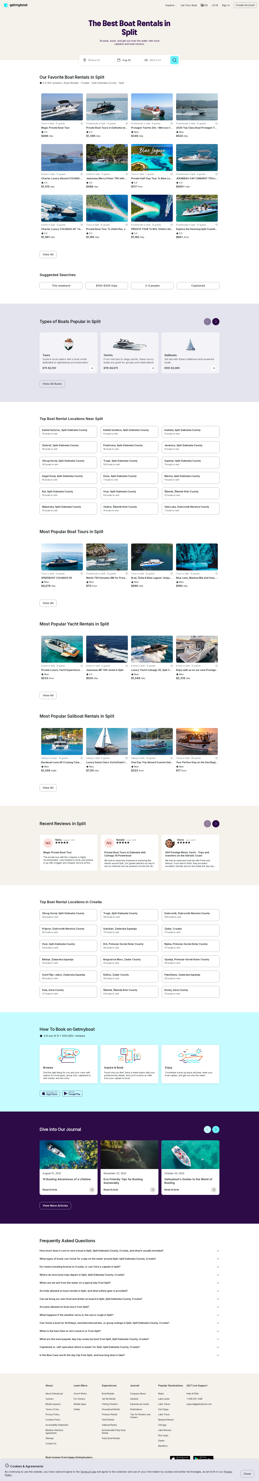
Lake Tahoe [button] (164, 1404)
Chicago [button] (162, 1425)
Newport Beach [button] (166, 1419)
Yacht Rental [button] (108, 1419)
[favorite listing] (81, 123)
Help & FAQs (192, 1393)
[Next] (215, 321)
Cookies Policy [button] (53, 1419)
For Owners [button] (79, 1399)
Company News (138, 1393)
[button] (189, 5)
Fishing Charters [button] (110, 1404)
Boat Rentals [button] (108, 1393)
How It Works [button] (80, 1393)
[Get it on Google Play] (72, 1094)
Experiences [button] (109, 1385)
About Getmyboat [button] (54, 1393)
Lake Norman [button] (164, 1430)
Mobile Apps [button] (80, 1404)
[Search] (174, 60)
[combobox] (97, 60)
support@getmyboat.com (199, 1404)
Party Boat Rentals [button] (111, 1438)
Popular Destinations (170, 1385)
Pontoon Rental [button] (109, 1414)
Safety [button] (77, 1409)
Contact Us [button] (51, 1443)
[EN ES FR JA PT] (204, 5)
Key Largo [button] (163, 1435)
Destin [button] (161, 1440)
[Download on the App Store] (50, 1094)
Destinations (136, 1409)
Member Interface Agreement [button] (54, 1431)
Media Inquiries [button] (53, 1404)
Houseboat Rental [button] (111, 1409)
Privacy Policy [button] (53, 1414)
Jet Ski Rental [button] (108, 1399)
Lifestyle (134, 1399)
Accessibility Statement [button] (57, 1425)
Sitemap (50, 1438)
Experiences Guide (139, 1404)
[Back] (207, 321)
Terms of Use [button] (88, 1471)
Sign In (226, 5)
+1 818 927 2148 (194, 1399)
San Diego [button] (163, 1409)
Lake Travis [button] (164, 1414)
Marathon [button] (163, 1446)
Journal (134, 1385)
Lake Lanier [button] (164, 1399)
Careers (50, 1399)
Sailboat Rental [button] (109, 1425)
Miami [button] (161, 1393)
